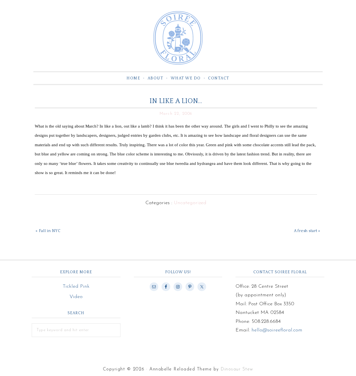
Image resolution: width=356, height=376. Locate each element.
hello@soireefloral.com (276, 330)
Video (76, 296)
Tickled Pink (76, 286)
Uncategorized (190, 203)
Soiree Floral (178, 38)
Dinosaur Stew (237, 369)
